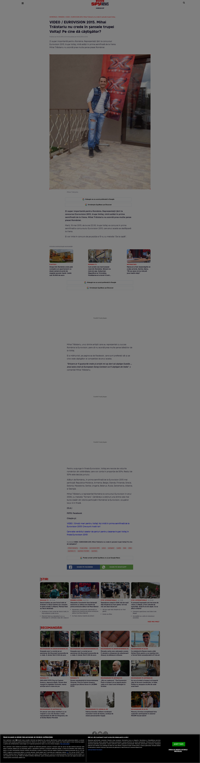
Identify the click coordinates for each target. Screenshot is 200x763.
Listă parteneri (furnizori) (95, 750)
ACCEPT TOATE (179, 744)
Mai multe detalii (64, 744)
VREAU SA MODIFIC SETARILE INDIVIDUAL (178, 751)
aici (67, 752)
